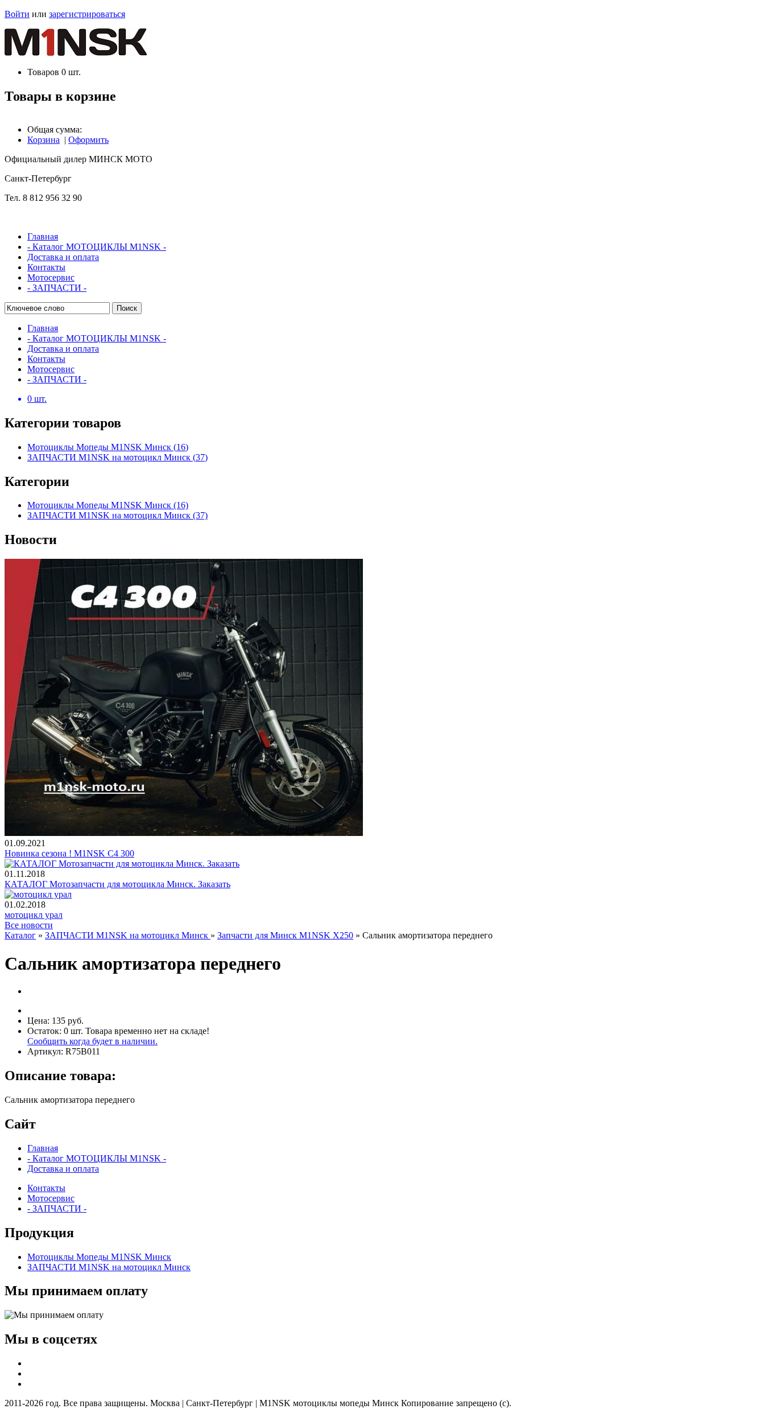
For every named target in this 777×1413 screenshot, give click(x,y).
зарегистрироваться (87, 14)
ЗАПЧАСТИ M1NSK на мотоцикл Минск (127, 935)
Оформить (88, 140)
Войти (17, 14)
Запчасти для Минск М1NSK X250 (285, 935)
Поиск (127, 308)
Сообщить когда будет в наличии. (92, 1041)
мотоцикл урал (34, 915)
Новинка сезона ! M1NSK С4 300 (69, 853)
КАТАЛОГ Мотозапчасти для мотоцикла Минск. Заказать (117, 884)
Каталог (20, 935)
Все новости (29, 925)
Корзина (43, 140)
